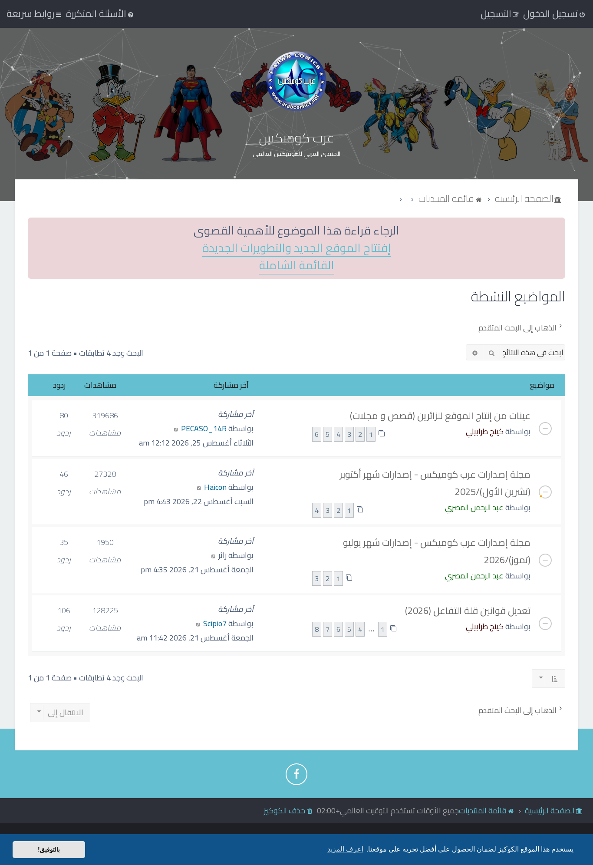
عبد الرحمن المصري (474, 507)
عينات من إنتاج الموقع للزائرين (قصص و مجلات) (440, 415)
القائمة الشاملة (296, 265)
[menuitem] (100, 13)
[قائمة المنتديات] (296, 81)
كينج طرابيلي (485, 431)
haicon (215, 487)
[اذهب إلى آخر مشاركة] (176, 428)
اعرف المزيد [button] (345, 849)
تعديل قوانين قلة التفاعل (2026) (467, 610)
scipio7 (215, 623)
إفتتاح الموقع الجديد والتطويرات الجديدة (296, 248)
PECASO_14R (204, 428)
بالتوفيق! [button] (49, 849)
